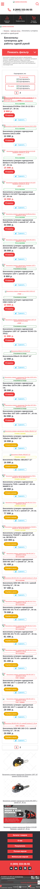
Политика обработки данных (29, 882)
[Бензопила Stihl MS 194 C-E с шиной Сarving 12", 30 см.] (20, 578)
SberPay (31, 872)
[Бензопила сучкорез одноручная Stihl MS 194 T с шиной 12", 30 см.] (20, 554)
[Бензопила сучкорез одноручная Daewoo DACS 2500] (20, 126)
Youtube (16, 868)
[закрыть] (39, 882)
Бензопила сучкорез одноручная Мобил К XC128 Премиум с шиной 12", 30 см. (20, 828)
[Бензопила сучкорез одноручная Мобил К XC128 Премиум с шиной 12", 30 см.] (20, 152)
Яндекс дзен (20, 868)
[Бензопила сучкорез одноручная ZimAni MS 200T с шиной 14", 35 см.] (20, 240)
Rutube (25, 868)
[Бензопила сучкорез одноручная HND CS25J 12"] (20, 291)
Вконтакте (11, 868)
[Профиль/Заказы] (20, 18)
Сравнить (21, 120)
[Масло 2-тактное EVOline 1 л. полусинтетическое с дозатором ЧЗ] (19, 99)
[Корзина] (33, 18)
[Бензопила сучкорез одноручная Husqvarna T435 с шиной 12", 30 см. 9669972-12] (20, 476)
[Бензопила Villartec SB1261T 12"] (20, 455)
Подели (22, 872)
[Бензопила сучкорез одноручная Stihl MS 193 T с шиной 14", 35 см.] (20, 699)
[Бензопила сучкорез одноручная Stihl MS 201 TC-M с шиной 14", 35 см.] (20, 626)
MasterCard (13, 872)
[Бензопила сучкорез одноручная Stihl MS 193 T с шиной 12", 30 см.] (20, 675)
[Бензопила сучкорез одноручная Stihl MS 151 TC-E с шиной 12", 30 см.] (20, 602)
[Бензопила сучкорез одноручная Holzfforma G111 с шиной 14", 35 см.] (20, 214)
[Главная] (2, 31)
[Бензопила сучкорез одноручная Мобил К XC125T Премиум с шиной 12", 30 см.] (20, 183)
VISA (6, 872)
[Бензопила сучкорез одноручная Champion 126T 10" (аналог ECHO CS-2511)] (20, 320)
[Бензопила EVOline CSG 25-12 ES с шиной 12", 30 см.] (6, 97)
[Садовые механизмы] (20, 4)
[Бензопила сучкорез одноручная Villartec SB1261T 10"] (20, 431)
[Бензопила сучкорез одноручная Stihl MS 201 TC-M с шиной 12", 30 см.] (20, 651)
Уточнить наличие (10, 445)
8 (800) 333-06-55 (22, 9)
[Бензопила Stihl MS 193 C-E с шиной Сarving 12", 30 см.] (20, 723)
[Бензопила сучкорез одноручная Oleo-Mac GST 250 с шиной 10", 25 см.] (20, 406)
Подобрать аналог (11, 568)
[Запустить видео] (20, 761)
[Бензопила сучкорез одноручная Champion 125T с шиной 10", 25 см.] (20, 266)
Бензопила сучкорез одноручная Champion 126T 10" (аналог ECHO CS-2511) (20, 775)
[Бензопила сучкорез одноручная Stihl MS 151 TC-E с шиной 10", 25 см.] (20, 503)
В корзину (9, 115)
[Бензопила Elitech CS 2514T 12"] (20, 351)
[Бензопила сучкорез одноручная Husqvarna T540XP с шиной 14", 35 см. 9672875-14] (20, 527)
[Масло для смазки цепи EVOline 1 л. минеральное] (17, 101)
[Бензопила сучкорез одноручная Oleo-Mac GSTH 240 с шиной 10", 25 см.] (20, 378)
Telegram (29, 868)
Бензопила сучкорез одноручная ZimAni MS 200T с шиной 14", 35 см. (20, 801)
